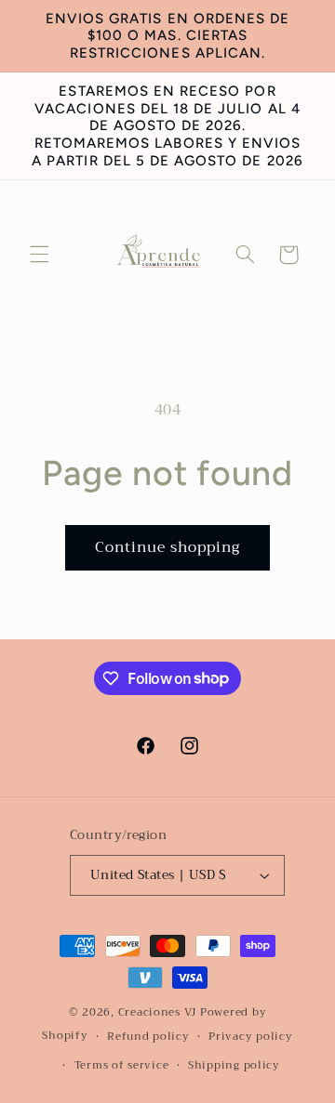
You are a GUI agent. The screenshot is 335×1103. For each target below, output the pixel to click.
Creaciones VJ (157, 1012)
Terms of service (121, 1065)
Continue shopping (168, 546)
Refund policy (148, 1036)
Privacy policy (250, 1036)
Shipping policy (234, 1065)
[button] (39, 254)
